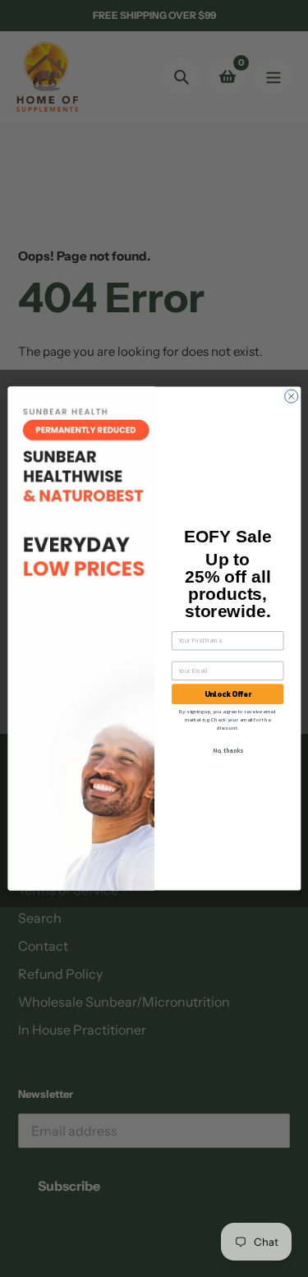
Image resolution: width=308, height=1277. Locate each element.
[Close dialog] (290, 396)
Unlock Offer (227, 694)
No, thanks (227, 749)
